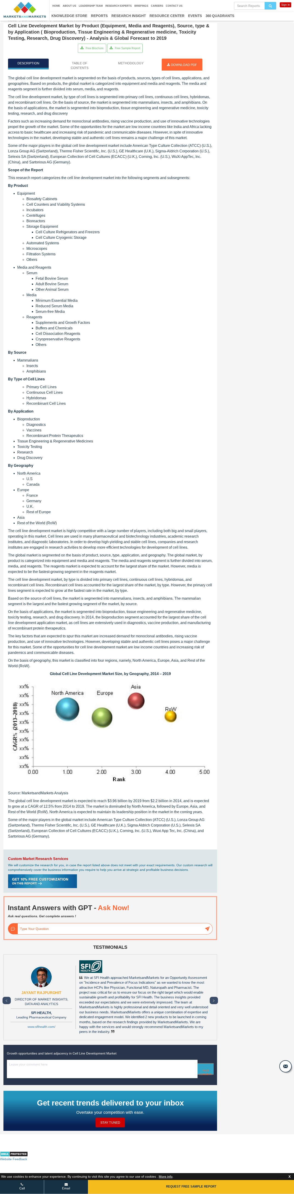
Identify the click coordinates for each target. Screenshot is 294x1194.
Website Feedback (13, 1159)
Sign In (285, 4)
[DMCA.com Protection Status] (14, 1155)
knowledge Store (69, 16)
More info (165, 1176)
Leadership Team (91, 5)
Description (28, 63)
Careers (157, 5)
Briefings (141, 5)
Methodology (131, 63)
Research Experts (118, 5)
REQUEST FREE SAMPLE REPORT (191, 1186)
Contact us (174, 5)
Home (56, 5)
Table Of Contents (79, 65)
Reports (99, 16)
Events (195, 16)
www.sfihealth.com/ (41, 1027)
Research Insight (128, 16)
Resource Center (167, 16)
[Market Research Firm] (24, 10)
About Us (69, 5)
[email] (285, 1066)
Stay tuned (110, 1122)
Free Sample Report (127, 48)
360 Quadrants (220, 16)
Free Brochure (94, 48)
